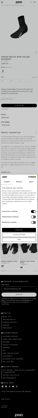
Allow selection (19, 235)
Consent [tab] (7, 182)
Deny (19, 239)
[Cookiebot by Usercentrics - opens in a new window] (28, 177)
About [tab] (31, 182)
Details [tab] (19, 182)
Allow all (19, 230)
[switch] (33, 217)
